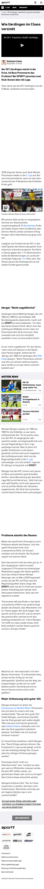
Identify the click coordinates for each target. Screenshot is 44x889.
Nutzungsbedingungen (10, 864)
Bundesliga (29, 225)
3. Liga (29, 175)
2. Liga (30, 459)
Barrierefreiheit (7, 872)
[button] (22, 45)
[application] (22, 45)
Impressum (5, 853)
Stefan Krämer (13, 726)
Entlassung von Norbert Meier (16, 708)
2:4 (23, 258)
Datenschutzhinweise (9, 857)
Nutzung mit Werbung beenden (13, 868)
